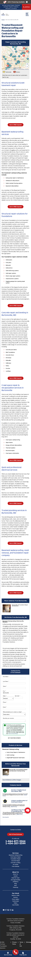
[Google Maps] (8, 910)
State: (4, 696)
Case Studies (15, 905)
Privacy (16, 733)
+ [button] (27, 64)
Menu (27, 15)
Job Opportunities (15, 879)
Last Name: (6, 681)
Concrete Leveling (15, 862)
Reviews (15, 897)
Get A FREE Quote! (16, 125)
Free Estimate (15, 866)
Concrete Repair (15, 860)
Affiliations (15, 881)
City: (4, 691)
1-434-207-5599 (15, 843)
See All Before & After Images (12, 780)
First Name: (6, 676)
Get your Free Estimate (14, 738)
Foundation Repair (15, 859)
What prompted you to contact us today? (12, 712)
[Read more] (14, 806)
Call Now (27, 7)
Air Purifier (15, 864)
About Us (15, 874)
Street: (5, 686)
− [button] (27, 66)
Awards (15, 876)
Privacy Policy (14, 943)
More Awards (6, 817)
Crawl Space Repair (15, 857)
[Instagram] (10, 910)
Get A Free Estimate (15, 834)
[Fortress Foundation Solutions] (5, 14)
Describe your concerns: (8, 718)
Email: (5, 707)
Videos (15, 903)
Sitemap (28, 942)
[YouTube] (4, 910)
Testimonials (15, 901)
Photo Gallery (15, 899)
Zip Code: (17, 696)
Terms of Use (11, 733)
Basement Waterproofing (15, 855)
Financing (15, 887)
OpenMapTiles (14, 69)
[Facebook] (6, 910)
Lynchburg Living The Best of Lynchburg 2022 (19, 810)
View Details (5, 775)
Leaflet (8, 69)
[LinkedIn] (13, 910)
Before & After (15, 895)
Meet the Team (15, 878)
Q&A (15, 885)
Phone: (5, 702)
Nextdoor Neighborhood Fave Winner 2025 (18, 790)
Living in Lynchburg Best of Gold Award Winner (19, 801)
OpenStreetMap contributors (23, 69)
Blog (15, 883)
